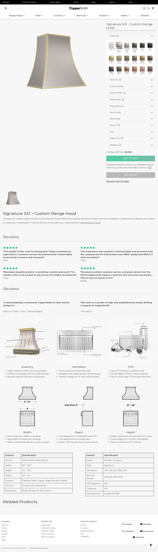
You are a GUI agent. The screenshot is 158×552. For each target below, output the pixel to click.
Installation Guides (47, 531)
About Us (4, 525)
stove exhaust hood (90, 223)
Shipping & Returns (87, 531)
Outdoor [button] (103, 15)
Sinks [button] (38, 15)
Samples (145, 15)
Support (112, 2)
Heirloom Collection (48, 537)
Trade (130, 2)
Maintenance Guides (48, 528)
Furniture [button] (59, 15)
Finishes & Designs (29, 2)
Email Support (148, 531)
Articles (4, 528)
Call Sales (128, 524)
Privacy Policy (34, 548)
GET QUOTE (130, 175)
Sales (93, 2)
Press (3, 537)
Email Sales (147, 524)
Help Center (140, 537)
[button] (5, 8)
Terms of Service (43, 548)
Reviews (5, 2)
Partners (4, 534)
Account (83, 525)
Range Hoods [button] (16, 15)
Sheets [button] (124, 15)
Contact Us (84, 528)
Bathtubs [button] (81, 15)
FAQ (82, 534)
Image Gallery (55, 2)
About (76, 2)
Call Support (129, 531)
